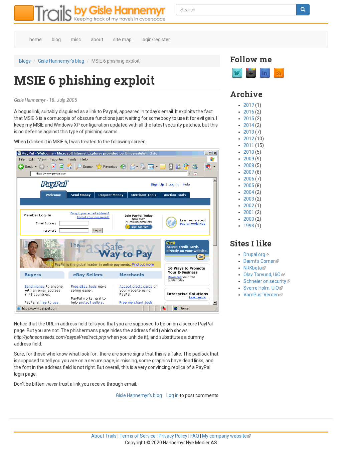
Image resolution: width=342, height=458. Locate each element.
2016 (248, 112)
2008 (248, 165)
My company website (226, 436)
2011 (248, 145)
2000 (248, 219)
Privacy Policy (173, 436)
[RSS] (279, 72)
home (35, 39)
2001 (248, 212)
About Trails (104, 436)
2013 (248, 132)
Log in (172, 395)
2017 (248, 105)
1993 (248, 225)
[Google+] (250, 72)
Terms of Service (138, 436)
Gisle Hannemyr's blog (61, 61)
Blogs (25, 61)
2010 (248, 152)
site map (122, 39)
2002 (248, 205)
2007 (248, 172)
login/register (156, 39)
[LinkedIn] (265, 72)
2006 (248, 178)
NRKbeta (254, 268)
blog (56, 39)
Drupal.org (256, 254)
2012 (248, 138)
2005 (248, 185)
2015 (248, 118)
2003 (248, 199)
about (97, 39)
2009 (248, 158)
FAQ (194, 436)
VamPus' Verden (263, 294)
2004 (248, 192)
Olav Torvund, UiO (264, 274)
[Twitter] (237, 72)
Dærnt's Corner (261, 261)
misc (76, 39)
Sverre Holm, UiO (263, 288)
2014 (248, 125)
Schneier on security (266, 281)
